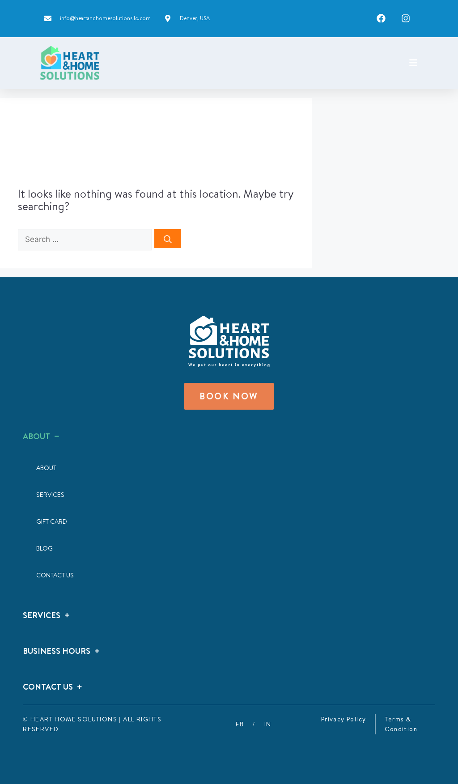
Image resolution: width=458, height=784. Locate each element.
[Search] (167, 238)
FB (240, 724)
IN (267, 724)
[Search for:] (86, 238)
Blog (44, 548)
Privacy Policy (343, 719)
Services (50, 494)
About (46, 467)
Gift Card (51, 521)
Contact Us (55, 575)
